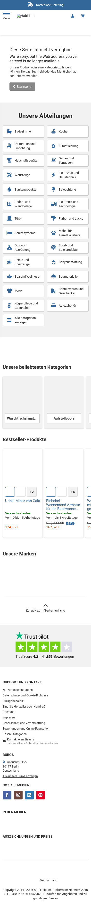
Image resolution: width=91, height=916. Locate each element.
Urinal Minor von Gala (22, 501)
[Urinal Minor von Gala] (23, 468)
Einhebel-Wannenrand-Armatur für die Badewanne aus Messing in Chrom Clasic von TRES (63, 505)
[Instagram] (18, 795)
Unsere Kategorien (15, 734)
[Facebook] (7, 795)
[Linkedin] (29, 795)
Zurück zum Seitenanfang (45, 610)
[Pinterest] (40, 795)
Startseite (24, 87)
